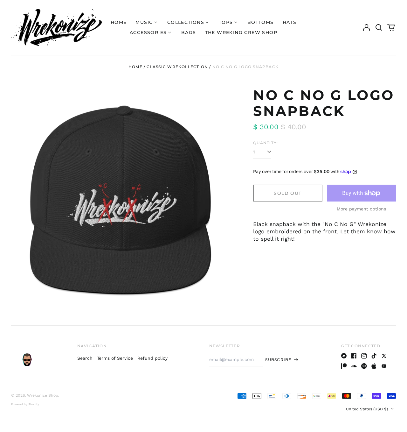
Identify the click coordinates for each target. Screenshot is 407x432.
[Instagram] (364, 356)
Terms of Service (115, 358)
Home (119, 22)
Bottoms (260, 22)
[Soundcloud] (354, 366)
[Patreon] (344, 366)
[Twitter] (384, 356)
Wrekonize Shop (42, 395)
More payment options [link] (361, 208)
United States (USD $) (367, 409)
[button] (379, 27)
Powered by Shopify (25, 404)
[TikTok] (374, 356)
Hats (290, 22)
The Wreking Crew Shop (241, 32)
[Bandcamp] (344, 356)
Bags (188, 32)
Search (85, 358)
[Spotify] (364, 366)
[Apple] (374, 366)
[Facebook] (354, 356)
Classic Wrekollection (177, 66)
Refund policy (152, 358)
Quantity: (265, 142)
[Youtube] (384, 366)
